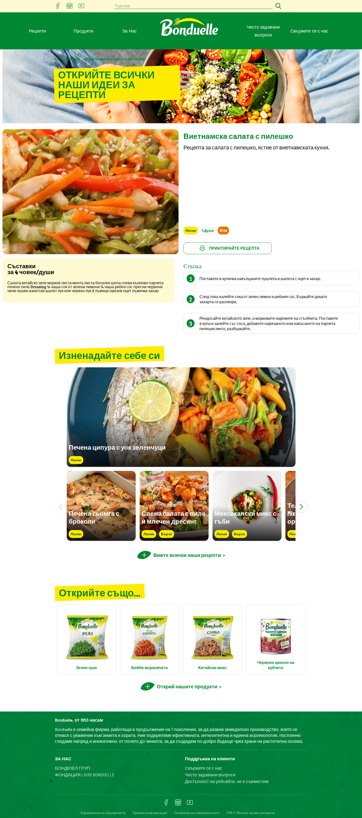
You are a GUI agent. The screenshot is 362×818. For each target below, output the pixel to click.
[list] (181, 507)
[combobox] (193, 6)
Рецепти (37, 31)
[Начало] (57, 58)
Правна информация (149, 813)
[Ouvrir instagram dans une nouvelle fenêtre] (70, 7)
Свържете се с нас (309, 31)
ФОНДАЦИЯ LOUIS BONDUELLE (84, 774)
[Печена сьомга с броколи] (101, 538)
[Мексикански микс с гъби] (247, 538)
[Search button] (277, 6)
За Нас (129, 31)
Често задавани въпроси (210, 774)
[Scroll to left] (61, 507)
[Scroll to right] (301, 507)
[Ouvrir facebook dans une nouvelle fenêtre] (58, 7)
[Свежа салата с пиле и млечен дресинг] (174, 538)
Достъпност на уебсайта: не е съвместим (226, 781)
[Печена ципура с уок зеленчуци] (181, 464)
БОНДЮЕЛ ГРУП (72, 768)
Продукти (84, 31)
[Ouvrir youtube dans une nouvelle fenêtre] (81, 7)
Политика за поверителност (197, 813)
